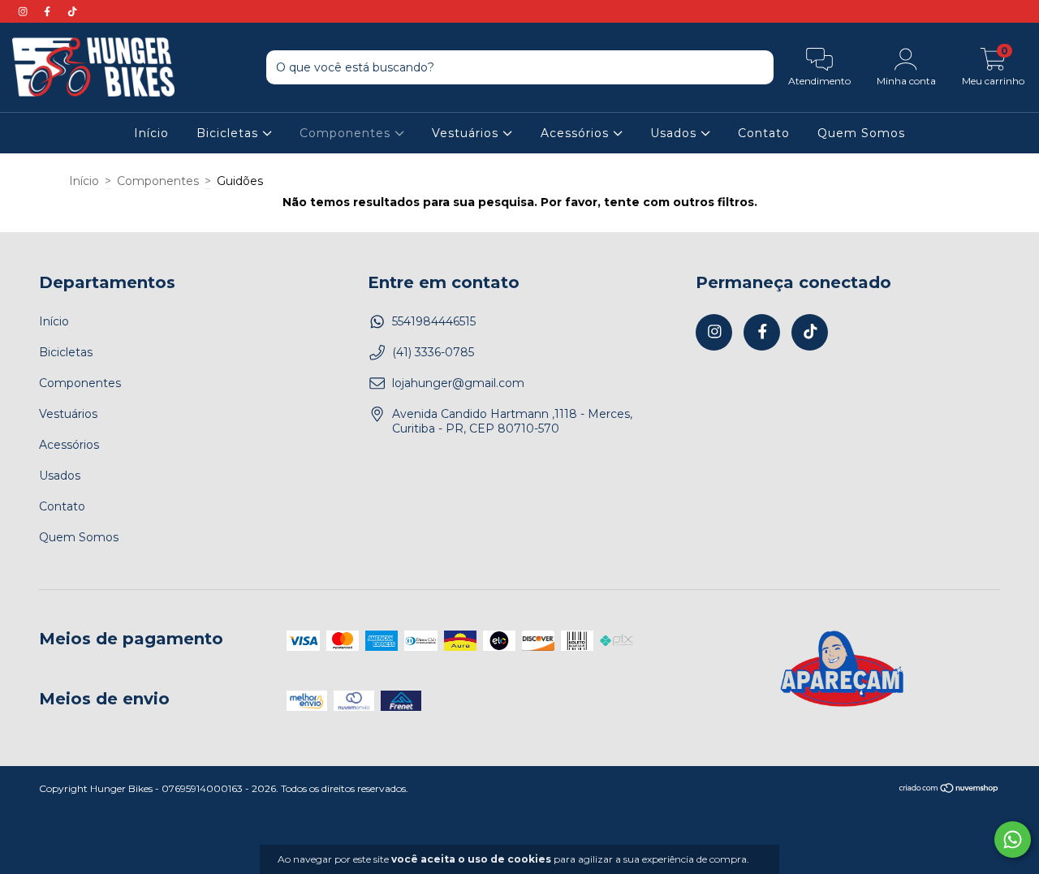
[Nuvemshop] (949, 790)
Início (151, 133)
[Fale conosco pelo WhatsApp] (1012, 839)
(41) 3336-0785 (433, 352)
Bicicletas (229, 133)
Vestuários (467, 133)
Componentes (347, 133)
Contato (764, 133)
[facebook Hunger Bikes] (49, 11)
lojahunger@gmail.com (458, 383)
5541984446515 (434, 321)
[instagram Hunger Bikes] (24, 11)
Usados (675, 133)
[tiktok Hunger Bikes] (72, 11)
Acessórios (577, 133)
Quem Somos (861, 133)
